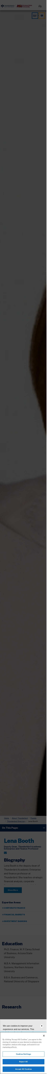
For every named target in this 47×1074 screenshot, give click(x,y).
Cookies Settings (23, 1054)
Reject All (23, 1062)
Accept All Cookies (23, 1069)
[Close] (44, 1036)
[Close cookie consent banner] (41, 1026)
